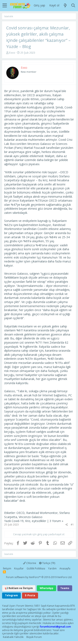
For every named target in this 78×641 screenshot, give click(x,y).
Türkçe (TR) (48, 563)
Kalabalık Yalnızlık (13, 637)
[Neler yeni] (65, 5)
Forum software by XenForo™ (39, 577)
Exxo (12, 52)
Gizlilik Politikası (36, 568)
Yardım (52, 568)
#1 (72, 524)
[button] (5, 5)
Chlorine (31, 563)
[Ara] (73, 5)
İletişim (7, 568)
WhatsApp (46, 588)
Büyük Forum (34, 637)
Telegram (11, 595)
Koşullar (19, 568)
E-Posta (30, 595)
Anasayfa (64, 568)
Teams (64, 588)
